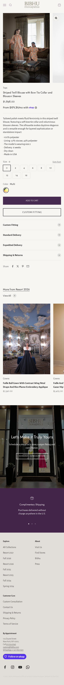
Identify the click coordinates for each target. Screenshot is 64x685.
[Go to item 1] (28, 523)
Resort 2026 (8, 564)
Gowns (6, 378)
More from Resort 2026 (16, 289)
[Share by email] (27, 266)
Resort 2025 (8, 575)
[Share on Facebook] (12, 266)
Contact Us (8, 607)
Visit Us (38, 547)
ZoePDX (55, 676)
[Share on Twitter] (17, 266)
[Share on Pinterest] (22, 266)
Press (37, 564)
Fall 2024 (7, 580)
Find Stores (40, 553)
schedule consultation (32, 456)
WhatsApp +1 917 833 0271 (13, 650)
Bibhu (37, 558)
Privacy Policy (9, 618)
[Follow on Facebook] (5, 667)
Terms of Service (10, 624)
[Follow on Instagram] (13, 667)
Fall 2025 (7, 569)
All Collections (9, 547)
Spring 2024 (8, 586)
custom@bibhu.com (11, 647)
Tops (5, 88)
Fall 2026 (7, 558)
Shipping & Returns (12, 613)
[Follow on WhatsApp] (28, 667)
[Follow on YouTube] (20, 667)
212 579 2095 (11, 644)
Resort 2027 (8, 553)
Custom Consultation (12, 601)
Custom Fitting (32, 212)
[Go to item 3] (35, 523)
